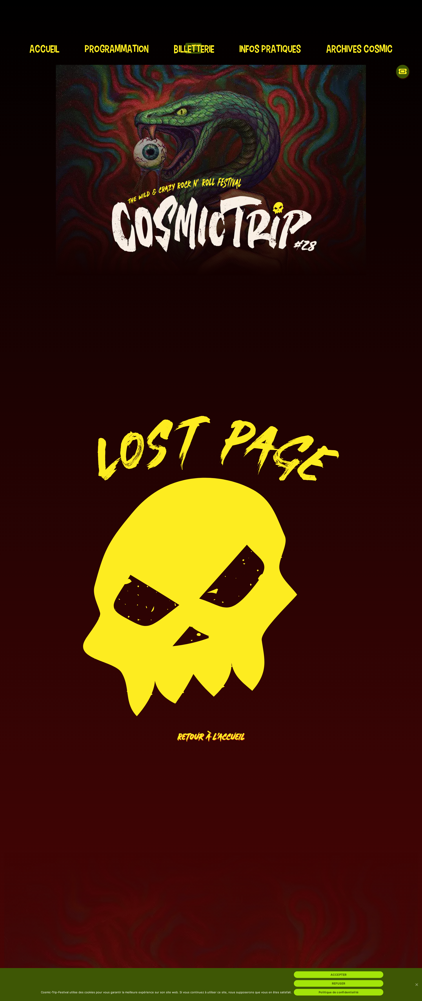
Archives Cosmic (359, 48)
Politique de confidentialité (338, 992)
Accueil (44, 48)
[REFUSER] (416, 984)
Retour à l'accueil (211, 733)
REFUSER (339, 983)
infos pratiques (270, 48)
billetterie (194, 48)
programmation (117, 48)
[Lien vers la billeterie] (402, 75)
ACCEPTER (339, 974)
